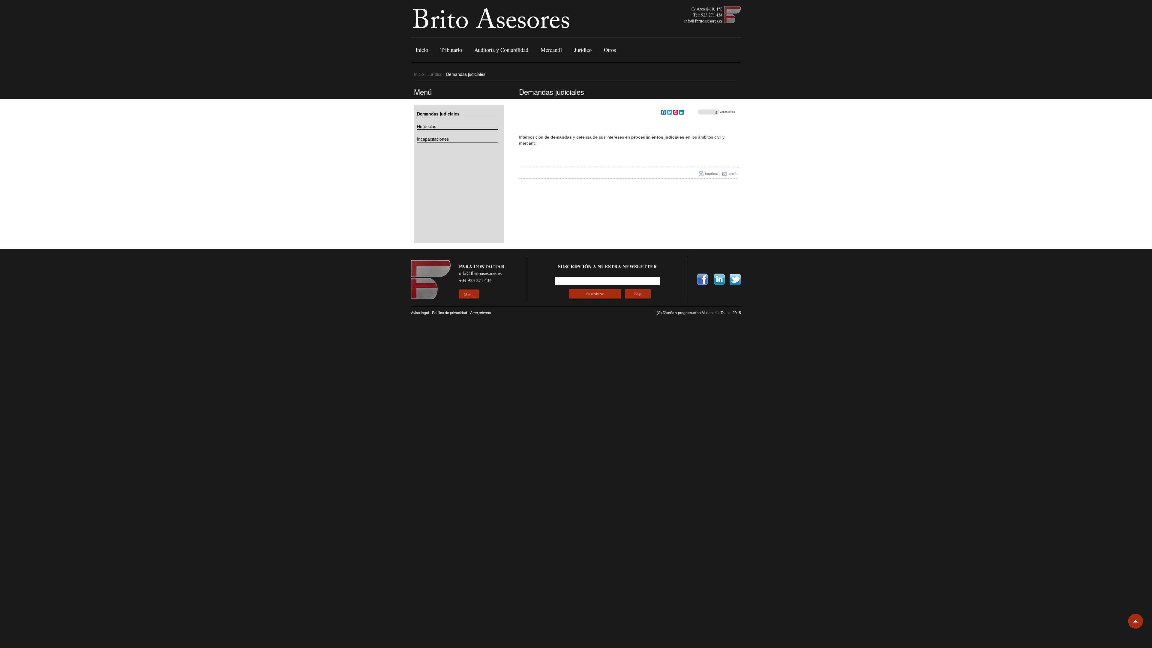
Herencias (426, 126)
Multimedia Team (716, 312)
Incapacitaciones (433, 139)
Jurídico (583, 49)
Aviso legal (420, 312)
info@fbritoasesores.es (703, 21)
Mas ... (469, 294)
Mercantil (551, 49)
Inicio (422, 49)
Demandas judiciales (438, 114)
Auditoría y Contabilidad (501, 49)
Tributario (451, 49)
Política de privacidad (449, 312)
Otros (610, 49)
